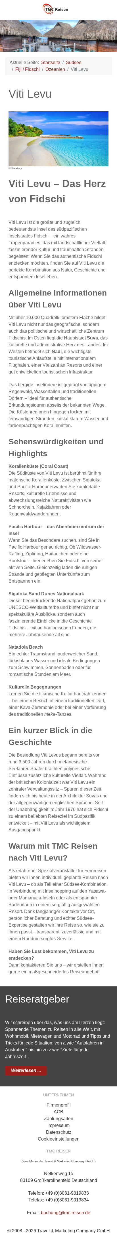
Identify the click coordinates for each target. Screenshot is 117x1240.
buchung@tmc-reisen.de (65, 1212)
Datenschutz (58, 1132)
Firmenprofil (59, 1105)
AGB (58, 1111)
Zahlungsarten (58, 1118)
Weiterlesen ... (26, 1070)
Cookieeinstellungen (59, 1139)
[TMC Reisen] (58, 7)
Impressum (58, 1125)
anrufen (105, 9)
